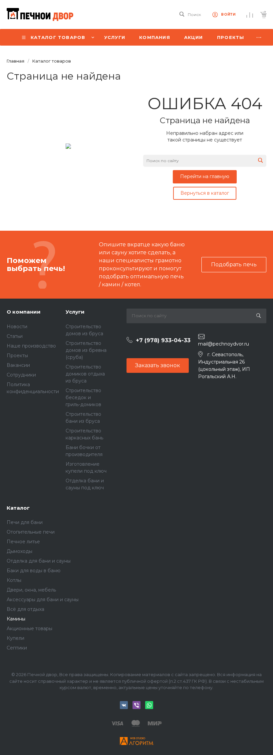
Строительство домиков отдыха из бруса (85, 374)
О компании (24, 312)
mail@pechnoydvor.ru (223, 344)
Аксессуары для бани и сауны (43, 600)
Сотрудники (21, 375)
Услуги (75, 312)
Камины (16, 619)
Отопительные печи (31, 532)
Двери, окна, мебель (31, 590)
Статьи (15, 336)
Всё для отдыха (25, 609)
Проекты (17, 356)
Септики (17, 648)
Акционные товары (29, 628)
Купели (15, 638)
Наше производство (31, 346)
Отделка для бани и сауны (39, 561)
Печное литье (23, 542)
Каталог (18, 508)
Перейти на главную (204, 176)
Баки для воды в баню (34, 571)
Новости (17, 327)
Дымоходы (19, 551)
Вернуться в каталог (204, 193)
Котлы (14, 580)
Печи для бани (25, 522)
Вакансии (18, 365)
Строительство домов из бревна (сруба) (86, 350)
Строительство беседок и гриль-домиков (83, 397)
